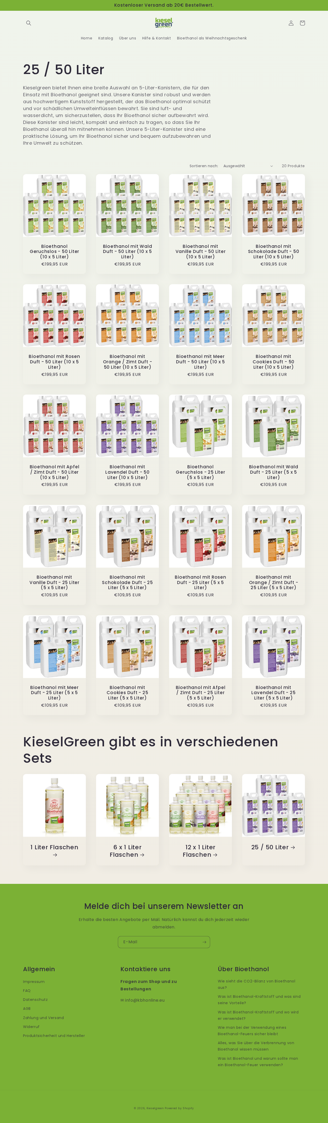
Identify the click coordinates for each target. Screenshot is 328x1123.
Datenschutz (35, 999)
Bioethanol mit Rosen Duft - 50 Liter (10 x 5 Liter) (54, 362)
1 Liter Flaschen (54, 847)
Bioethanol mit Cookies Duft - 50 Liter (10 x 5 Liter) (273, 362)
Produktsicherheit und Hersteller (54, 1035)
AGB (27, 1008)
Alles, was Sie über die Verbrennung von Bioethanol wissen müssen (256, 1046)
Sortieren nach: (204, 165)
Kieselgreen (155, 1108)
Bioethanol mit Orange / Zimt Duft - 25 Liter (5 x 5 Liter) (273, 582)
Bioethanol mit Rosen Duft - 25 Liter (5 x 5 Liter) (200, 582)
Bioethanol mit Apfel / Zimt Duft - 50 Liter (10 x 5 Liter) (54, 472)
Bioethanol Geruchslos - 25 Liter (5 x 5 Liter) (200, 472)
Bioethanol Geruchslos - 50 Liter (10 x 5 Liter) (54, 252)
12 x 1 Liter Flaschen (199, 851)
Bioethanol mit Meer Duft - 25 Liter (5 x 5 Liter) (54, 693)
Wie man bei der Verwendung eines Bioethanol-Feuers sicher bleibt (252, 1030)
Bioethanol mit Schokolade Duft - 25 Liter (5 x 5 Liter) (127, 582)
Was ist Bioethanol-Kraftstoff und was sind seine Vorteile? (259, 999)
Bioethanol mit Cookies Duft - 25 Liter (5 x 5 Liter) (127, 693)
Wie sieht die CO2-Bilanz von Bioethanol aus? (256, 984)
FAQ (27, 990)
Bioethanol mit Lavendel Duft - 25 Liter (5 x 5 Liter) (273, 693)
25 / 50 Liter (270, 847)
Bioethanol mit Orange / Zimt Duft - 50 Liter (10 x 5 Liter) (127, 362)
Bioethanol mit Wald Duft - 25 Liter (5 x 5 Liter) (273, 472)
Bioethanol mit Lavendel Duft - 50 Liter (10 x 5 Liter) (127, 472)
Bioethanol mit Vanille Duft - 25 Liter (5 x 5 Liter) (54, 582)
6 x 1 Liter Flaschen (126, 851)
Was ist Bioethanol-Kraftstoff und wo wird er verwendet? (258, 1015)
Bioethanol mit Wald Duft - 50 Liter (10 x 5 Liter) (127, 252)
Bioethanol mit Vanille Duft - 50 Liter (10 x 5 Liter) (201, 252)
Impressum (34, 981)
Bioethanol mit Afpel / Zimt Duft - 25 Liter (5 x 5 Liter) (200, 693)
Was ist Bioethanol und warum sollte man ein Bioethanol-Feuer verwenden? (258, 1061)
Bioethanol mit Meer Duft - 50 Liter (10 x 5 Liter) (200, 362)
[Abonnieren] (204, 942)
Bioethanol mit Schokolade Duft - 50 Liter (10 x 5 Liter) (273, 252)
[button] (28, 23)
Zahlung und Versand (43, 1017)
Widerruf (31, 1026)
